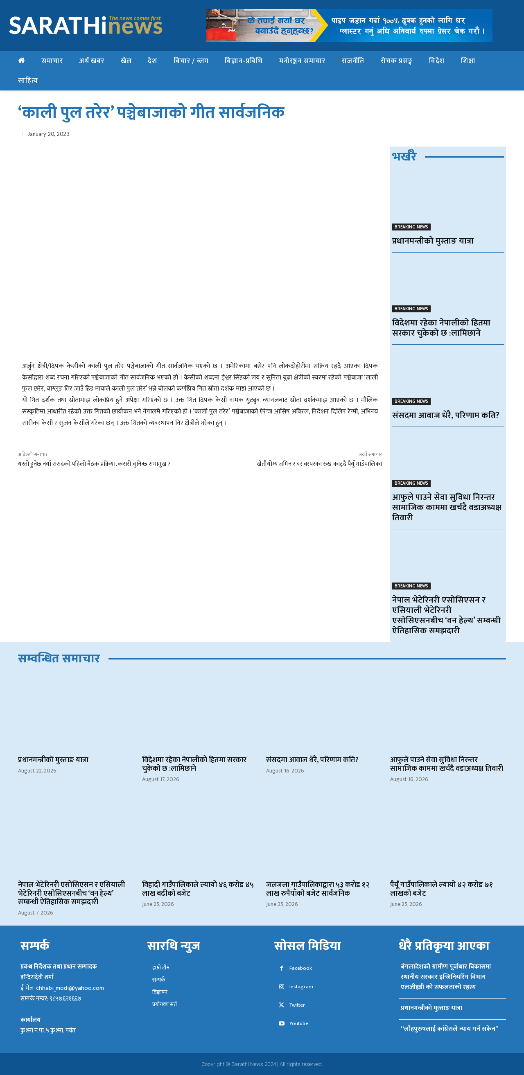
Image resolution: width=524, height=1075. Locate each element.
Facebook (300, 968)
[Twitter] (421, 135)
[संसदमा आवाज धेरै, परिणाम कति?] (448, 377)
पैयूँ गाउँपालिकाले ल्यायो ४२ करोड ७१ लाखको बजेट (441, 889)
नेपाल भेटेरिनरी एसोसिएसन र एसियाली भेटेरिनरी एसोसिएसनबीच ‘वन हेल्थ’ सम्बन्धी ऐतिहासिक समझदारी (446, 615)
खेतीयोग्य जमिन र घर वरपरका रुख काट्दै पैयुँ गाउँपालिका (319, 464)
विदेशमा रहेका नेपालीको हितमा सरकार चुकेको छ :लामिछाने (441, 328)
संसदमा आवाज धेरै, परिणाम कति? (445, 415)
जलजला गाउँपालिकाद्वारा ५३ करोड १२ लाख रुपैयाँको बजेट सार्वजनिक (318, 889)
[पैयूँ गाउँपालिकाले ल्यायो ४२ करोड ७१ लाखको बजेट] (448, 837)
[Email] (459, 135)
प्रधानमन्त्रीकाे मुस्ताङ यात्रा (433, 241)
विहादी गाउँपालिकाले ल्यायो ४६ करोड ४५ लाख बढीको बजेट (198, 889)
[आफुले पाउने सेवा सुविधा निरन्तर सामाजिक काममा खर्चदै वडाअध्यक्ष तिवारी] (448, 459)
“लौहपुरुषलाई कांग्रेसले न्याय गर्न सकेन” (449, 1028)
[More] (497, 135)
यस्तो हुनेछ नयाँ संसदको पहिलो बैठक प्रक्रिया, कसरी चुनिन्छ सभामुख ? (94, 464)
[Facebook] (403, 135)
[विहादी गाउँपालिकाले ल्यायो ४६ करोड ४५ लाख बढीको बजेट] (200, 837)
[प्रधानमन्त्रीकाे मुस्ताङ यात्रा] (448, 202)
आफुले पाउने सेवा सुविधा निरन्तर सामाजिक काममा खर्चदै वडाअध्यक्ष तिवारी (446, 507)
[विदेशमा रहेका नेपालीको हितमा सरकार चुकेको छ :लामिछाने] (448, 285)
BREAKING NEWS (411, 227)
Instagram (301, 986)
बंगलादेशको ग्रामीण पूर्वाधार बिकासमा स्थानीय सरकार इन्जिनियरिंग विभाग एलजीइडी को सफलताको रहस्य (446, 977)
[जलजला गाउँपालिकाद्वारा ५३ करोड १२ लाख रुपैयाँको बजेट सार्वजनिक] (324, 837)
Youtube (298, 1023)
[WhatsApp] (440, 135)
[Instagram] (281, 987)
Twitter (297, 1005)
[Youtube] (281, 1024)
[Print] (478, 135)
